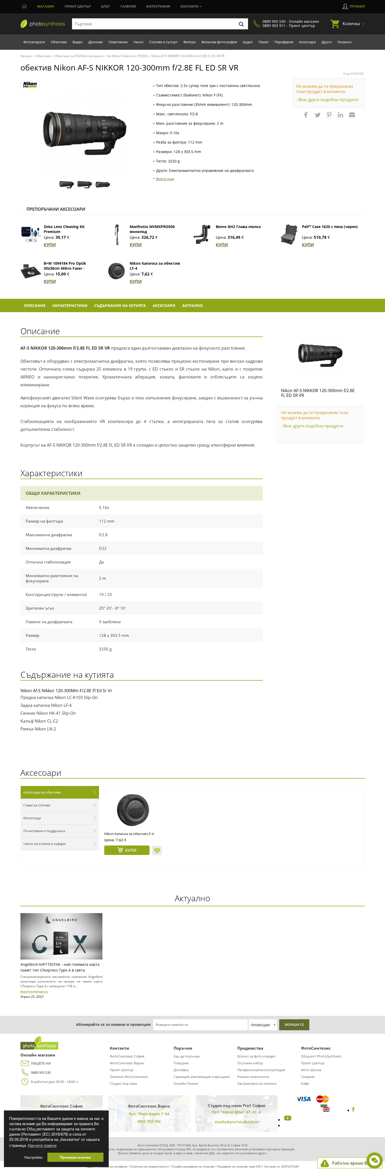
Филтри (189, 42)
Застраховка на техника (256, 1083)
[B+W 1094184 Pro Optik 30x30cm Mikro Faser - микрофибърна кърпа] (30, 271)
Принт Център (121, 1069)
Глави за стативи (36, 805)
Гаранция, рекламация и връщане (202, 1076)
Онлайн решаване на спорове (193, 1166)
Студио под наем (123, 1083)
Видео (77, 42)
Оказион (344, 42)
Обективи (59, 42)
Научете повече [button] (42, 1145)
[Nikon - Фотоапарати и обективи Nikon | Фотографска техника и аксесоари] (30, 84)
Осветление (118, 42)
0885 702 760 (149, 1121)
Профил (357, 6)
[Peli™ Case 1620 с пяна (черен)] (289, 234)
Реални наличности (253, 1076)
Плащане (181, 1063)
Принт (78, 6)
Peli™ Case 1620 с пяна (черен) (330, 226)
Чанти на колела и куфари (44, 843)
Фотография (158, 6)
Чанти (138, 42)
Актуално (192, 305)
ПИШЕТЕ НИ (41, 1063)
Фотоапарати (34, 42)
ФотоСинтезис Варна (127, 1063)
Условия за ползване (112, 1166)
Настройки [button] (33, 1157)
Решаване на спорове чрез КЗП (239, 1166)
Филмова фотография (219, 42)
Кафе (305, 1083)
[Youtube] (287, 1120)
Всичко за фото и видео (256, 1056)
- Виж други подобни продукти (327, 99)
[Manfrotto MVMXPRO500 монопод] (116, 234)
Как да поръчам (187, 1056)
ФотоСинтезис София (127, 1056)
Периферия (283, 42)
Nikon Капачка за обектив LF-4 (129, 833)
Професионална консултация (261, 1069)
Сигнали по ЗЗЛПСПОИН (281, 1166)
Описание (35, 305)
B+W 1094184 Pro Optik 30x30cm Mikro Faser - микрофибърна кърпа (65, 268)
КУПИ (50, 245)
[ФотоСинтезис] (42, 24)
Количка (351, 23)
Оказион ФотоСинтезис (129, 1076)
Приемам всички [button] (75, 1157)
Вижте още (165, 178)
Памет (263, 42)
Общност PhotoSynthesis (321, 1056)
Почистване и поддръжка (44, 830)
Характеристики (69, 305)
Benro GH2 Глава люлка (238, 226)
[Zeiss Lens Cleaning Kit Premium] (30, 234)
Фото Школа (311, 1069)
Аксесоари (307, 42)
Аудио (248, 42)
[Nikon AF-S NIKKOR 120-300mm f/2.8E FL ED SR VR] (320, 355)
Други (327, 42)
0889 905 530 (41, 1072)
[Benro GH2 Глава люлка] (202, 234)
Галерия (128, 6)
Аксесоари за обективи (42, 792)
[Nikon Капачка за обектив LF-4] (116, 271)
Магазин (45, 6)
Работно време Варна (354, 1163)
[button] (306, 117)
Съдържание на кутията (120, 305)
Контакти (189, 6)
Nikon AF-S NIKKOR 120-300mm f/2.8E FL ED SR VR (318, 393)
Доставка (181, 1069)
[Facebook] (353, 1110)
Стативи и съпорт (163, 42)
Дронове (95, 42)
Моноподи (32, 818)
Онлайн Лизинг (186, 1083)
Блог (105, 6)
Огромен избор (250, 1063)
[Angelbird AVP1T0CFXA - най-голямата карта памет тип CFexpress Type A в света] (61, 936)
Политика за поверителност (149, 1166)
